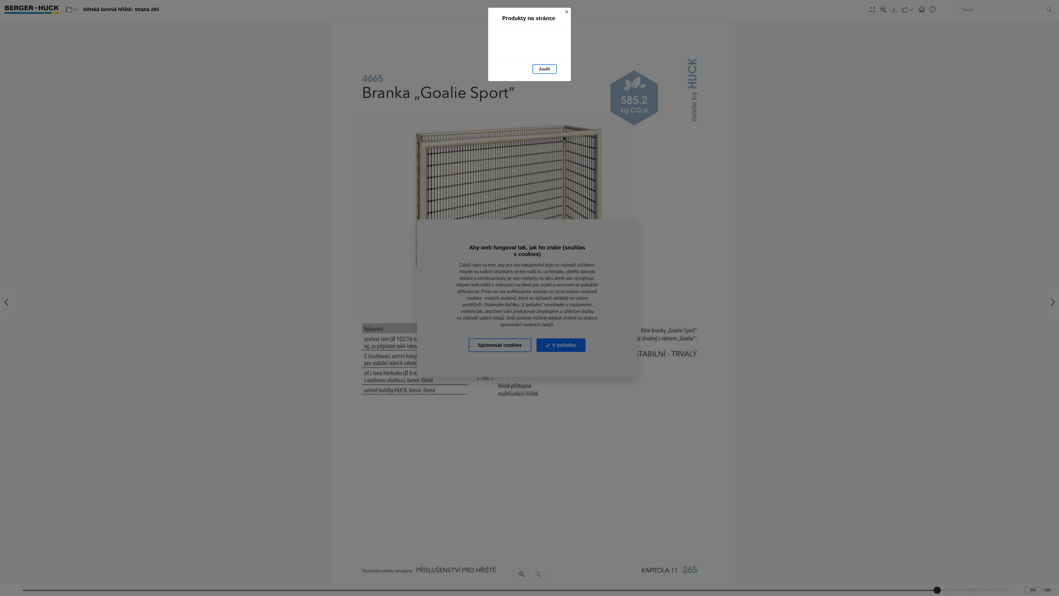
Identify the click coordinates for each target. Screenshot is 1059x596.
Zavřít (544, 69)
